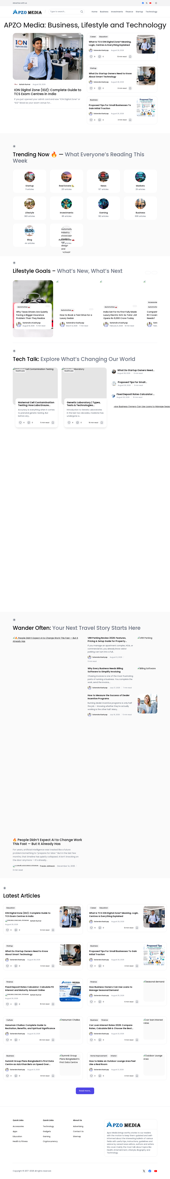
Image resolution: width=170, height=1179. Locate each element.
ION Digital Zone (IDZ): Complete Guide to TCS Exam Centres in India (47, 92)
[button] (156, 3)
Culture (10, 1020)
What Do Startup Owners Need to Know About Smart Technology (110, 75)
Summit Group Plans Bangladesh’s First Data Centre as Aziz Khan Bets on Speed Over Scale (29, 1063)
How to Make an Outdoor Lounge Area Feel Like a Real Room (112, 1063)
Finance (10, 982)
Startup (93, 68)
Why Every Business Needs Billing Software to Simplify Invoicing (105, 670)
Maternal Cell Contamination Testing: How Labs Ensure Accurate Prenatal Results (36, 404)
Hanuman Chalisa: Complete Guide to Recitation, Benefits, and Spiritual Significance (30, 1027)
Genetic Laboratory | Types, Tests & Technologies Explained (84, 404)
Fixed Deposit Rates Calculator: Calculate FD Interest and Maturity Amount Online (135, 394)
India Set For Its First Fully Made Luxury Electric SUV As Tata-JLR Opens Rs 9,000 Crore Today (120, 315)
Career (93, 37)
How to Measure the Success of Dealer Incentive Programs (109, 697)
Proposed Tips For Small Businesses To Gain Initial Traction (110, 107)
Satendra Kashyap (101, 50)
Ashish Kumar (24, 84)
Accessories (153, 302)
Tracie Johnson (47, 866)
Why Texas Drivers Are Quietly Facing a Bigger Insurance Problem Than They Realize (32, 315)
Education (103, 37)
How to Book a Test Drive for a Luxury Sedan (76, 317)
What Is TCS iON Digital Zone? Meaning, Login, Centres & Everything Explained (110, 43)
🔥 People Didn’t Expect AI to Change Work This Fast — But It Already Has (47, 842)
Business (94, 100)
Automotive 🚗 (24, 307)
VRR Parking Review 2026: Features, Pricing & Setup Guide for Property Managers (107, 639)
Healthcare (20, 371)
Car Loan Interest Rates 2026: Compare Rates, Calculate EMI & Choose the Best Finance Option (110, 1027)
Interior (114, 1056)
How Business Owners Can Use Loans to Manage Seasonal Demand (110, 988)
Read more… (85, 1090)
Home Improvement (98, 1056)
